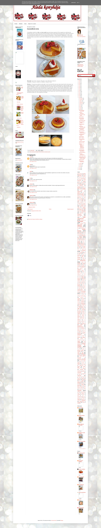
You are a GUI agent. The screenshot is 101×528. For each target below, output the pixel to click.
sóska (85, 360)
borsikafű (83, 193)
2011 (79, 169)
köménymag (80, 282)
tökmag (78, 385)
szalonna (84, 368)
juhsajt (78, 255)
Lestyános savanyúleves (81, 154)
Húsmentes (79, 250)
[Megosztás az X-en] (40, 150)
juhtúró (83, 255)
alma (85, 175)
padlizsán (78, 323)
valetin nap (82, 392)
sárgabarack (79, 354)
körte (78, 283)
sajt (82, 352)
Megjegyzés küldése (32, 207)
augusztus (81, 103)
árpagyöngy (80, 179)
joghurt (80, 253)
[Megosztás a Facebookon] (41, 150)
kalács (83, 257)
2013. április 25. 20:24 (33, 186)
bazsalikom (79, 187)
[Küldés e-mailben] (38, 150)
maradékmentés (82, 302)
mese (78, 309)
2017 (79, 91)
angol (78, 178)
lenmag (83, 288)
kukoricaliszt (80, 286)
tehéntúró (78, 379)
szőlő (85, 376)
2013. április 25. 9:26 (33, 168)
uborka (80, 389)
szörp (79, 377)
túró (85, 388)
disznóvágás (79, 215)
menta (83, 308)
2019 (79, 88)
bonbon (78, 192)
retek (84, 342)
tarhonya (78, 378)
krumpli (78, 284)
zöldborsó (83, 399)
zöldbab (78, 399)
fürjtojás (81, 239)
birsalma (84, 189)
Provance (78, 336)
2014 (79, 95)
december (81, 98)
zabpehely (78, 397)
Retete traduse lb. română (81, 345)
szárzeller (83, 370)
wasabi (84, 396)
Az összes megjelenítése (82, 448)
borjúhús (78, 193)
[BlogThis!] (39, 150)
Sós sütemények (82, 359)
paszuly (78, 329)
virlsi (83, 394)
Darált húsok (81, 209)
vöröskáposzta (79, 396)
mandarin (78, 301)
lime (83, 293)
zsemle (78, 403)
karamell (84, 263)
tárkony (83, 378)
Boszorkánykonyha (80, 194)
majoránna (78, 298)
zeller (78, 398)
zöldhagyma (84, 400)
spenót (78, 363)
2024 (79, 83)
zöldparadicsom (81, 401)
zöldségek (79, 402)
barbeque (78, 186)
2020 (79, 87)
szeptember (81, 102)
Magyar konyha (80, 296)
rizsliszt (83, 348)
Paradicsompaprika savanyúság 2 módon (19, 93)
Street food (83, 363)
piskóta (79, 331)
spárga (83, 362)
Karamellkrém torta (82, 120)
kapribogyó (84, 259)
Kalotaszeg (78, 258)
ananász (80, 177)
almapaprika (80, 176)
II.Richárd (82, 251)
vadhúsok (78, 391)
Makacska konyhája (82, 441)
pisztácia (83, 331)
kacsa (78, 256)
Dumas (78, 216)
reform (83, 340)
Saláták (82, 353)
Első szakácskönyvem (80, 227)
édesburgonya (82, 220)
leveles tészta (83, 290)
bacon (78, 183)
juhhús (83, 254)
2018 (79, 90)
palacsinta (84, 323)
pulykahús (84, 337)
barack (85, 184)
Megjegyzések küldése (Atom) (36, 210)
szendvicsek (79, 372)
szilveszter (79, 375)
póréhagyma (79, 334)
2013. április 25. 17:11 (33, 180)
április (80, 109)
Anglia (83, 177)
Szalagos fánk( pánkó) (22, 97)
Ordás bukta (22, 87)
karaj (82, 262)
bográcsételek (79, 191)
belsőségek (84, 188)
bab (83, 182)
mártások (78, 304)
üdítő (83, 389)
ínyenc (78, 252)
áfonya (84, 173)
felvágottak (81, 234)
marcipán (78, 303)
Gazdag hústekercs (82, 152)
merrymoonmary (53, 520)
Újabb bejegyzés (30, 209)
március (80, 163)
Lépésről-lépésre (80, 289)
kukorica (78, 285)
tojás (82, 381)
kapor (83, 258)
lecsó (85, 287)
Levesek (83, 292)
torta (85, 383)
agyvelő (80, 174)
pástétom (78, 328)
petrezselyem (79, 330)
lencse (79, 288)
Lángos (79, 287)
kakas (82, 256)
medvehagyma (81, 307)
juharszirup (78, 254)
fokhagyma (84, 235)
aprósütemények (83, 178)
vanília (78, 393)
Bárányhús (81, 185)
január (80, 166)
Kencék (78, 271)
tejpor (79, 380)
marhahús (82, 303)
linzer (83, 294)
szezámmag (84, 373)
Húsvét (84, 250)
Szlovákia (78, 376)
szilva (79, 374)
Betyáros (80, 189)
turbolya (82, 388)
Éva (30, 178)
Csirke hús (83, 204)
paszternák (82, 328)
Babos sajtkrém (81, 137)
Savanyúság (79, 357)
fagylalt (78, 231)
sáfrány (78, 352)
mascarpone (84, 304)
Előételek (20, 23)
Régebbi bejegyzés (70, 209)
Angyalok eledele (82, 141)
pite (77, 332)
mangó (78, 302)
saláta (78, 353)
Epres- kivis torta (81, 130)
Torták (25, 23)
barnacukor (83, 186)
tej (82, 379)
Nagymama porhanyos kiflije (82, 127)
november (81, 99)
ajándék (83, 174)
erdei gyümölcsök (83, 228)
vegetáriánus (79, 394)
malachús (78, 299)
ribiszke (78, 347)
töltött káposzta (79, 386)
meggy (78, 308)
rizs (79, 348)
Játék (85, 252)
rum (83, 351)
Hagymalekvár (81, 136)
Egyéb (85, 222)
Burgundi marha (81, 142)
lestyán (78, 290)
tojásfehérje (79, 382)
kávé (83, 264)
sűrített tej (78, 364)
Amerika (84, 176)
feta (79, 235)
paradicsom (79, 325)
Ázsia (80, 182)
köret (84, 282)
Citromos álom (19, 118)
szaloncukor (79, 368)
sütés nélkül (84, 364)
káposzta (78, 259)
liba (81, 293)
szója (82, 376)
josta (83, 253)
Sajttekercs (18, 127)
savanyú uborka (81, 356)
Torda (84, 382)
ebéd (85, 216)
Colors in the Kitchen (82, 492)
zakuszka (83, 397)
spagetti (78, 362)
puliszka (78, 337)
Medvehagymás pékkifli (81, 135)
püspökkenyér (79, 339)
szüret (83, 377)
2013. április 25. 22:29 (33, 192)
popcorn (83, 333)
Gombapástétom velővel (81, 122)
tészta (78, 381)
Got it (78, 2)
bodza (82, 190)
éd (80, 217)
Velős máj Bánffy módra (81, 140)
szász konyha (79, 371)
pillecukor (84, 330)
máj (85, 296)
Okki (30, 164)
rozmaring (79, 351)
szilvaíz (83, 374)
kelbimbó (82, 266)
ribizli (82, 347)
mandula (82, 301)
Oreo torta (18, 102)
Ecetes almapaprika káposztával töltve (22, 108)
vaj (78, 392)
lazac (82, 287)
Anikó (31, 171)
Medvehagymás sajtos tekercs (81, 150)
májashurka (81, 297)
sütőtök (78, 366)
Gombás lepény (81, 159)
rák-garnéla (78, 340)
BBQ (83, 187)
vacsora (79, 390)
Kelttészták (79, 269)
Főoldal (15, 23)
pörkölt (83, 335)
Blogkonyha (32, 189)
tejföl (85, 379)
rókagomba (82, 349)
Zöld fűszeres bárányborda (81, 161)
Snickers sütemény (20, 104)
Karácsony (83, 260)
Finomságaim (81, 407)
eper (78, 228)
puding (83, 336)
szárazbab (81, 369)
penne (83, 329)
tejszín (83, 380)
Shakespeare (79, 358)
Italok (81, 252)
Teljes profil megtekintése (81, 36)
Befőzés (78, 188)
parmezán (82, 327)
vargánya (82, 393)
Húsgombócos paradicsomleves (82, 132)
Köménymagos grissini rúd (81, 119)
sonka (84, 358)
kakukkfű (78, 257)
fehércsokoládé (79, 233)
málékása (83, 299)
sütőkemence (81, 365)
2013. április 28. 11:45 (33, 199)
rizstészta (78, 349)
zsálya (83, 402)
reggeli (78, 341)
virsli (78, 395)
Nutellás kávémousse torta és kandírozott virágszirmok (81, 146)
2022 (79, 86)
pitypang (81, 332)
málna (78, 300)
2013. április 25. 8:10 (33, 161)
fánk (85, 231)
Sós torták (80, 360)
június (80, 106)
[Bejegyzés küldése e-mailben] (36, 150)
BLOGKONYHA (81, 484)
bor (83, 192)
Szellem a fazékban (82, 469)
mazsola (78, 306)
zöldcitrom (78, 400)
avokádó (84, 181)
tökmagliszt (83, 385)
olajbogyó (79, 319)
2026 (79, 80)
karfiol (80, 264)
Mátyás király (81, 305)
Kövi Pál (82, 283)
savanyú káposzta (82, 355)
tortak (79, 384)
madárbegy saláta (83, 295)
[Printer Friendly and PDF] (29, 216)
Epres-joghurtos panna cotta (81, 111)
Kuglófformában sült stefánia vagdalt (82, 158)
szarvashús (78, 370)
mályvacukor (83, 300)
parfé (78, 327)
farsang (80, 232)
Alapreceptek (79, 175)
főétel (80, 237)
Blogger (62, 520)
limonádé (78, 294)
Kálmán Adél (32, 195)
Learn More (73, 2)
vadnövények (84, 391)
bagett (82, 183)
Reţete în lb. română (32, 23)
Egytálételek (79, 224)
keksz (78, 266)
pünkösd (81, 338)
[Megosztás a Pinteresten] (42, 150)
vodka (83, 395)
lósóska (78, 295)
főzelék (78, 238)
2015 (79, 94)
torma (78, 383)
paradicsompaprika (80, 326)
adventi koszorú (79, 173)
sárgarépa (84, 354)
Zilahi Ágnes (82, 398)
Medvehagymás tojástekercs (81, 129)
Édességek (80, 221)
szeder (84, 371)
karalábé (78, 263)
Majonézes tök (22, 113)
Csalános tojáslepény (81, 113)
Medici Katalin (84, 306)
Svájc (83, 367)
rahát (83, 339)
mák (83, 298)
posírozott (78, 335)
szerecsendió (79, 373)
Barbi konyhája (81, 507)
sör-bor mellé (83, 361)
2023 (79, 84)
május (80, 107)
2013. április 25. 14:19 (33, 175)
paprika (81, 324)
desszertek (84, 210)
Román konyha (80, 350)
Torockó (82, 383)
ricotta (85, 347)
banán (81, 184)
